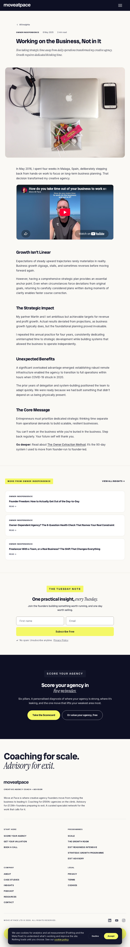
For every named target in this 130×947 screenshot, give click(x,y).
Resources (10, 896)
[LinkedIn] (109, 920)
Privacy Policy (61, 640)
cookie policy (61, 939)
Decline (95, 936)
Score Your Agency (15, 836)
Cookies (72, 885)
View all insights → (113, 481)
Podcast (9, 891)
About (7, 874)
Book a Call (11, 847)
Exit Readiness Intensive (82, 847)
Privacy (72, 874)
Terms (71, 879)
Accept (111, 936)
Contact (9, 902)
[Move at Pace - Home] (17, 5)
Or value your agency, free (82, 715)
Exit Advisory (76, 858)
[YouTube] (116, 920)
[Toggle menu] (120, 5)
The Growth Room (78, 841)
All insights (24, 24)
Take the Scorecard (43, 715)
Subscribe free (65, 631)
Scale (71, 836)
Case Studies (11, 879)
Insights (9, 885)
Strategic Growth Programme (86, 852)
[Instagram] (123, 920)
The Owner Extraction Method (66, 444)
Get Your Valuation (15, 841)
